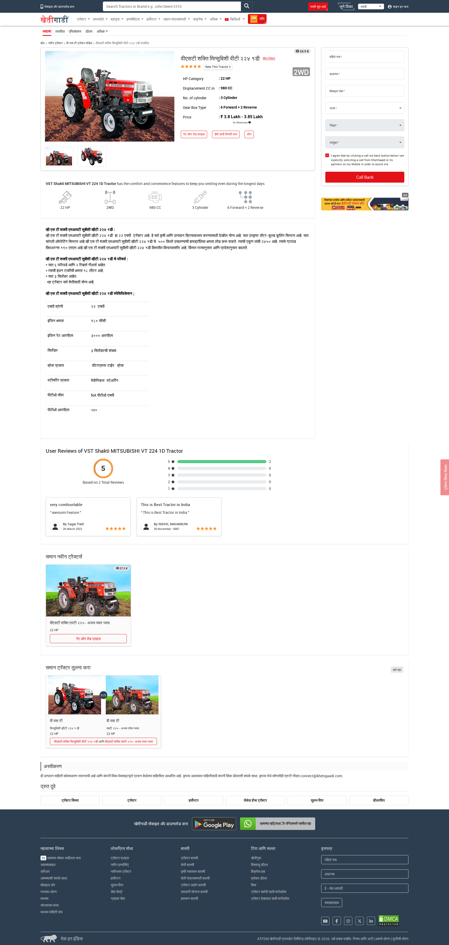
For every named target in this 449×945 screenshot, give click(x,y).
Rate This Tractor (216, 67)
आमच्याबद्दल (48, 864)
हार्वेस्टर (194, 800)
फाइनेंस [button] (198, 19)
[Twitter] (359, 921)
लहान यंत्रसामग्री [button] (174, 19)
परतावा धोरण (49, 891)
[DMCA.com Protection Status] (388, 921)
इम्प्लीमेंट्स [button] (133, 19)
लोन (249, 134)
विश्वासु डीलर (259, 864)
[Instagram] (348, 921)
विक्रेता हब (258, 871)
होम (42, 43)
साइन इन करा (400, 6)
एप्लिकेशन (75, 31)
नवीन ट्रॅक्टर (55, 43)
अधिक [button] (214, 19)
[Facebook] (337, 921)
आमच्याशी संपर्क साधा (54, 878)
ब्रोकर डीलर (259, 878)
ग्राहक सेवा (118, 898)
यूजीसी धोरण (400, 938)
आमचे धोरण (382, 938)
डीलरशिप (379, 800)
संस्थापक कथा (50, 905)
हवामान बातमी (189, 898)
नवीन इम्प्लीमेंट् (120, 864)
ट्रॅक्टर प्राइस (120, 857)
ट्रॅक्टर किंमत (70, 800)
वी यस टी (56, 720)
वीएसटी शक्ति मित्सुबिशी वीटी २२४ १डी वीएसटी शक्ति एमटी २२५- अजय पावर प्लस (103, 741)
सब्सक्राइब (332, 902)
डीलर (89, 31)
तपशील (60, 31)
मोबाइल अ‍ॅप (48, 884)
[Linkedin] (371, 921)
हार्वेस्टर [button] (151, 19)
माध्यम (44, 898)
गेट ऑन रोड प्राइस (194, 134)
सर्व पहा (397, 670)
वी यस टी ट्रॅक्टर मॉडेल (79, 43)
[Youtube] (325, 921)
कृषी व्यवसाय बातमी (193, 871)
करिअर (45, 871)
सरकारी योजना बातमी (194, 891)
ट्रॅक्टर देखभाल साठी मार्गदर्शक (270, 898)
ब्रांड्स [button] (115, 19)
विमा (253, 884)
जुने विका (346, 6)
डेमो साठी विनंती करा (225, 134)
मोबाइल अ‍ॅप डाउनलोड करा (59, 6)
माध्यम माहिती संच (52, 911)
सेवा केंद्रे (116, 891)
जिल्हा (333, 125)
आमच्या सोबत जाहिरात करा (61, 857)
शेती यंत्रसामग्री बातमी (195, 878)
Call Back (364, 177)
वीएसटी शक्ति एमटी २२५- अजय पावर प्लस (80, 622)
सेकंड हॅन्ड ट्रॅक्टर (255, 800)
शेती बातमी (187, 864)
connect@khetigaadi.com (321, 775)
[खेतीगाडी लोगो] (55, 19)
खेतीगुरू (256, 857)
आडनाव (333, 73)
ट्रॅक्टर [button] (81, 19)
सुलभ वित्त (317, 800)
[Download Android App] (214, 823)
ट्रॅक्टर (131, 800)
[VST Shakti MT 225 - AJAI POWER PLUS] (88, 591)
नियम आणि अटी (363, 938)
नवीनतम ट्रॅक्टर (121, 871)
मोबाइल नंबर (336, 90)
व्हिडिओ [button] (235, 19)
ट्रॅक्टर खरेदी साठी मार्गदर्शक (268, 891)
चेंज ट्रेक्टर (269, 58)
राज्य (332, 108)
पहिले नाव (334, 56)
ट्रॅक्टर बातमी (189, 857)
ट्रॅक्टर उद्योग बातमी (193, 884)
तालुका (334, 142)
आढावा (47, 31)
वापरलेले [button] (98, 19)
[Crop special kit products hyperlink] (364, 204)
